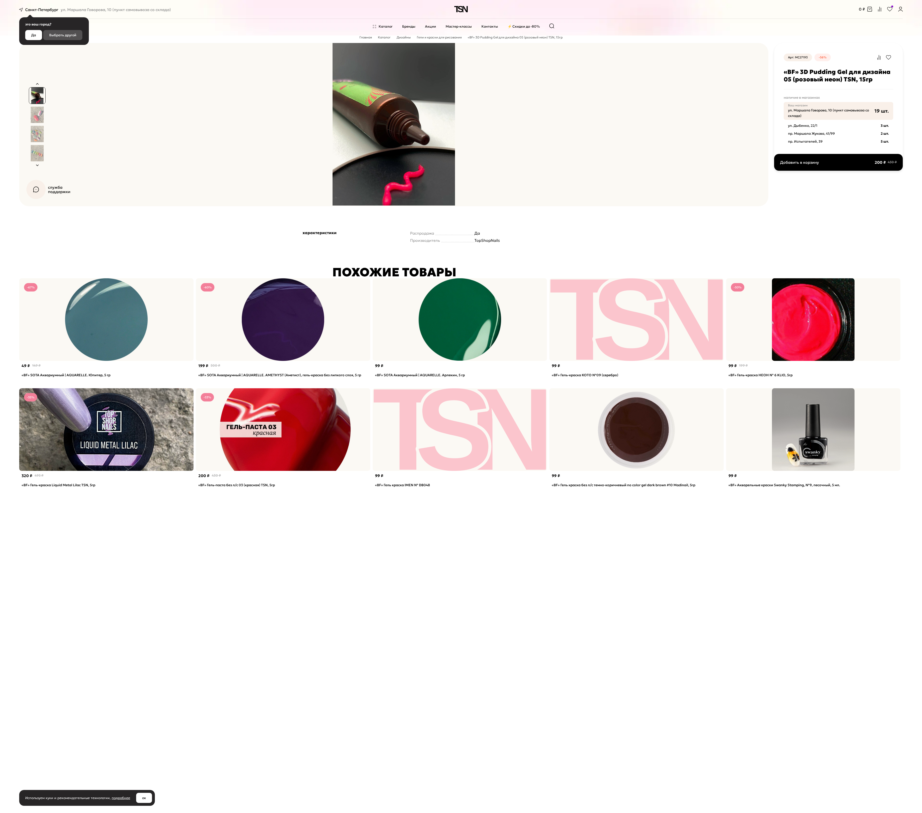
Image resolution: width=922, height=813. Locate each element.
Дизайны (404, 37)
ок (144, 798)
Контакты (489, 26)
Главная (365, 37)
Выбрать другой (62, 35)
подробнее (121, 798)
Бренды (408, 26)
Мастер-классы (459, 26)
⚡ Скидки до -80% (524, 26)
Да (33, 35)
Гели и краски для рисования (439, 37)
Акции (430, 26)
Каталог (386, 26)
